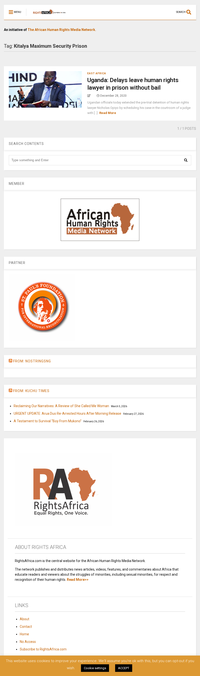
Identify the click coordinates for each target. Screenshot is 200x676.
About (24, 619)
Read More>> (78, 580)
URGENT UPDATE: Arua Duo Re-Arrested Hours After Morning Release (67, 413)
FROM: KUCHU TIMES (31, 391)
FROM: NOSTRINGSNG (32, 361)
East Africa (96, 73)
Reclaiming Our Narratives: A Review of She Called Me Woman (61, 406)
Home (24, 634)
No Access (28, 642)
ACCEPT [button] (123, 668)
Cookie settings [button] (95, 668)
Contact (26, 627)
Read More (107, 113)
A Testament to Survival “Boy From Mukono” (47, 421)
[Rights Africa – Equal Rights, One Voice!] (47, 16)
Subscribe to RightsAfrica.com (43, 649)
